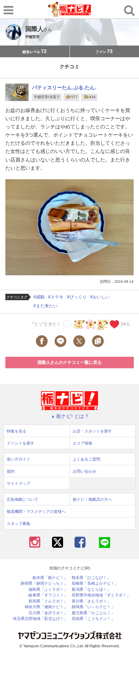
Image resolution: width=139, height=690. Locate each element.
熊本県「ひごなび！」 (91, 578)
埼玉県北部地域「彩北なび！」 (40, 619)
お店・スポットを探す (92, 431)
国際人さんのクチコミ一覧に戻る (69, 362)
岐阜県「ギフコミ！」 (48, 595)
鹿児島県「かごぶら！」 (93, 613)
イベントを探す (20, 443)
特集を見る (16, 431)
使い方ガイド (18, 459)
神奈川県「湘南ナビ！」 (46, 607)
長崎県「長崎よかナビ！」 (95, 583)
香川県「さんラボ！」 (91, 601)
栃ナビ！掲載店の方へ (92, 499)
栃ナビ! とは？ (72, 416)
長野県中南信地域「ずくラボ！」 (101, 595)
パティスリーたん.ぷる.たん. (64, 87)
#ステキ (55, 296)
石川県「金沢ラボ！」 (48, 613)
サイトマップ (18, 483)
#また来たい (45, 305)
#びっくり (77, 296)
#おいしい (100, 296)
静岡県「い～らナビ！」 (93, 607)
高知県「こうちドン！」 (93, 619)
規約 (11, 471)
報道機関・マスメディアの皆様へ (36, 511)
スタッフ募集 (18, 523)
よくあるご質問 (86, 459)
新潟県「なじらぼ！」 (91, 589)
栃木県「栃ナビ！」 (50, 578)
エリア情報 (82, 443)
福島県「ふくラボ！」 (48, 589)
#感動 (39, 296)
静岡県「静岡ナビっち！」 (44, 583)
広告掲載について (22, 499)
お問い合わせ (84, 471)
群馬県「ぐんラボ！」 (48, 601)
